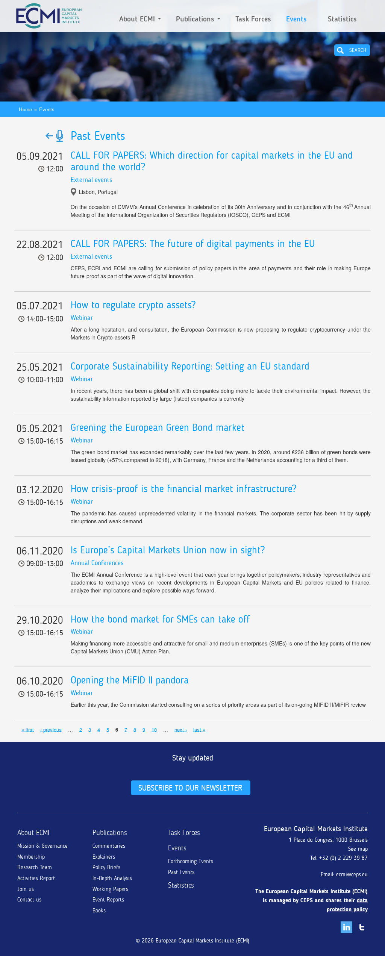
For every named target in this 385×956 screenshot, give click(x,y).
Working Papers (110, 889)
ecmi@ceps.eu (352, 874)
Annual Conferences (97, 563)
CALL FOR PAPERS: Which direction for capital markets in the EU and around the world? (212, 161)
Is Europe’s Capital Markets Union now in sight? (168, 550)
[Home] (49, 14)
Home (25, 109)
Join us (25, 889)
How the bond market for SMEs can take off (160, 619)
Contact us (29, 899)
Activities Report (36, 878)
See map (358, 848)
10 (154, 729)
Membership (31, 856)
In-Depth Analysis (112, 878)
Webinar (82, 318)
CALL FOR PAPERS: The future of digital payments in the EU (193, 244)
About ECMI (138, 19)
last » (199, 729)
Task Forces (253, 19)
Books (99, 910)
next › (180, 729)
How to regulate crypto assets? (133, 305)
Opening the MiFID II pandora (130, 680)
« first (27, 729)
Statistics (342, 19)
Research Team (34, 867)
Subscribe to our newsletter (190, 787)
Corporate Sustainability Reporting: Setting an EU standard (190, 366)
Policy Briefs (106, 867)
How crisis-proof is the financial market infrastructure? (183, 489)
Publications (196, 19)
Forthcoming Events (190, 861)
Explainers (103, 856)
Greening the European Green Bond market (157, 427)
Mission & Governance (42, 845)
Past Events (181, 872)
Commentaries (108, 845)
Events (297, 19)
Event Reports (108, 899)
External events (91, 180)
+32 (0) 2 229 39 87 (343, 857)
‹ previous (51, 729)
